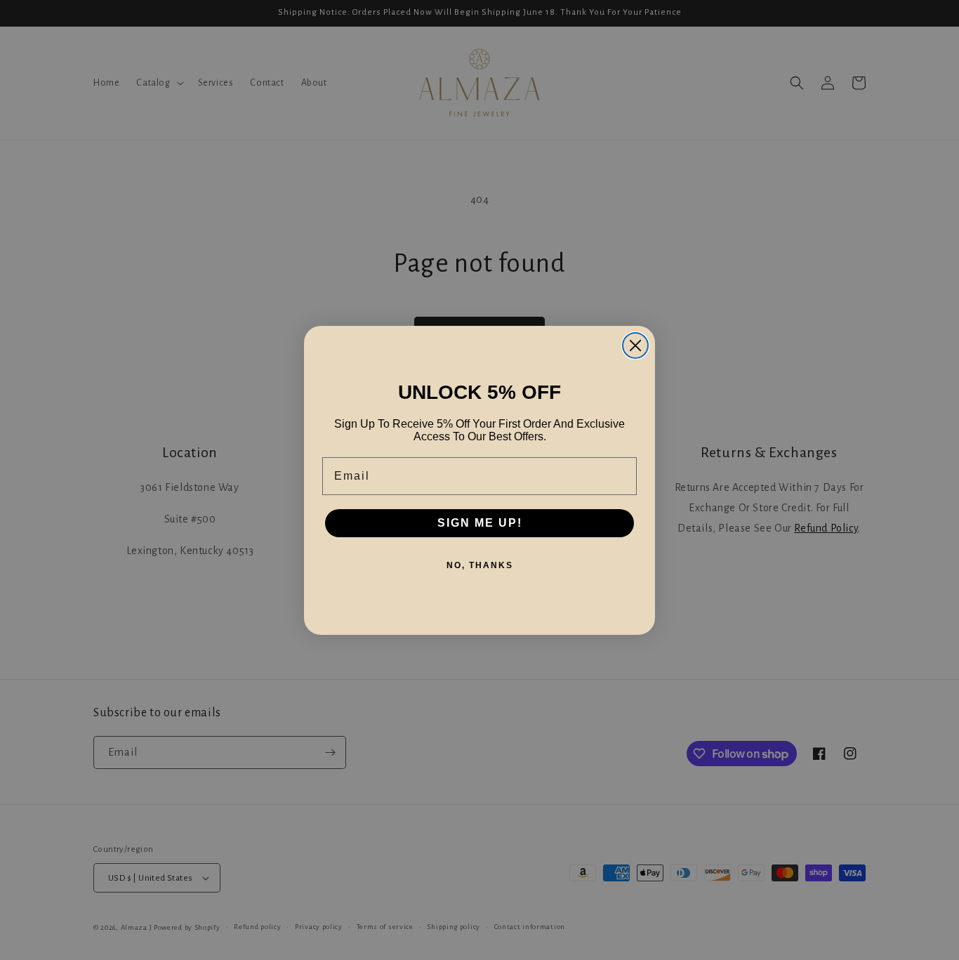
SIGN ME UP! (479, 523)
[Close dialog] (635, 345)
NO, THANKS (480, 565)
